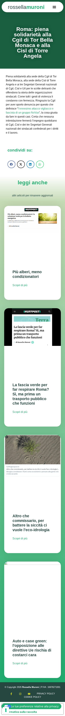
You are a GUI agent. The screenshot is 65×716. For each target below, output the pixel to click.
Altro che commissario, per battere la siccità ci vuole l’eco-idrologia (31, 523)
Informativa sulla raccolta (20, 711)
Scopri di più (19, 285)
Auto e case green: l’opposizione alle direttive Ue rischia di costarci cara (31, 648)
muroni (26, 7)
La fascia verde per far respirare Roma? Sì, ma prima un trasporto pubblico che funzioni (30, 394)
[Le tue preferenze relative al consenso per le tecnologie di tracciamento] (6, 710)
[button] (54, 7)
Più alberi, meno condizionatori (27, 274)
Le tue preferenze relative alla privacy (35, 706)
